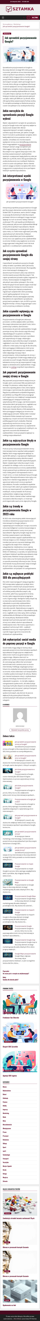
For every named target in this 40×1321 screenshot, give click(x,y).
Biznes (5, 1087)
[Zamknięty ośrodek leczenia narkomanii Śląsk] (20, 1204)
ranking (13, 367)
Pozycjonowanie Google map (25, 940)
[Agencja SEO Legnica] (20, 1061)
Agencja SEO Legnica (10, 1075)
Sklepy (5, 1143)
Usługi (5, 1174)
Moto (4, 1121)
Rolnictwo (6, 1140)
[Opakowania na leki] (20, 1291)
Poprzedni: (16, 972)
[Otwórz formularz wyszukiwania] (24, 17)
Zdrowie (5, 1181)
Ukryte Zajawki (18, 1071)
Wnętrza (5, 1177)
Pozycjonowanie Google (23, 926)
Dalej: (10, 978)
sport (4, 1151)
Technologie (6, 1155)
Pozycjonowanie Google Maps (25, 896)
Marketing (7, 33)
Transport (6, 1158)
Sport (4, 1147)
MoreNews (17, 1319)
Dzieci (4, 1094)
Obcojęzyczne (7, 1128)
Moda (4, 1117)
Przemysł (5, 1136)
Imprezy (5, 1109)
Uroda (4, 1170)
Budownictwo (7, 1090)
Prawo (5, 1132)
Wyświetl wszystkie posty (20, 730)
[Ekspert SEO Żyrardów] (20, 1032)
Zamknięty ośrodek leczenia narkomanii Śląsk (18, 1218)
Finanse (5, 1102)
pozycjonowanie (25, 144)
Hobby (5, 1106)
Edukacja (5, 1098)
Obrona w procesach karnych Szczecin (16, 1247)
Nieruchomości (7, 1124)
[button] (3, 18)
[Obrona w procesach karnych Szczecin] (20, 1233)
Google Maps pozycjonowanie (25, 954)
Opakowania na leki (9, 1305)
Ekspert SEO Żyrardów (10, 1046)
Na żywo (35, 17)
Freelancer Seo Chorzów (11, 1017)
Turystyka (6, 1162)
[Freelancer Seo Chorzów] (20, 1003)
